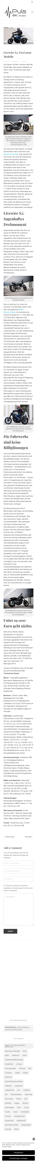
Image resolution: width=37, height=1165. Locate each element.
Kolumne (8, 1077)
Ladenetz (8, 1086)
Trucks (7, 1112)
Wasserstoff (21, 1121)
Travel (26, 1107)
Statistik (8, 1103)
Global (17, 1073)
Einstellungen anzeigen (18, 1158)
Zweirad (8, 1129)
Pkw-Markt (9, 1099)
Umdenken (25, 1112)
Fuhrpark (8, 1073)
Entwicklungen (10, 1068)
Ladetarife (18, 1086)
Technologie (9, 1107)
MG (6, 1094)
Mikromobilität (16, 1094)
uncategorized (19, 1116)
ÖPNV (16, 1129)
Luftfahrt (26, 1090)
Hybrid (25, 1073)
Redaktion (16, 61)
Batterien (15, 1055)
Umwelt (8, 1116)
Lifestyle (24, 61)
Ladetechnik (9, 1090)
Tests (19, 1107)
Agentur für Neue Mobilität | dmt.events (15, 1046)
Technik (25, 1103)
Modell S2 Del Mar (11, 154)
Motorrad (28, 1094)
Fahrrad (22, 1068)
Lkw (18, 1090)
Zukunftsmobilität (11, 1125)
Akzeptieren (18, 1153)
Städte (16, 1103)
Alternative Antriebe (12, 1051)
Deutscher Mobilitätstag (14, 1060)
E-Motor (19, 1064)
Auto (24, 1051)
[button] (34, 1139)
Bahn (7, 1055)
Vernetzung (9, 1121)
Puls (25, 1099)
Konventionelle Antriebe (13, 1081)
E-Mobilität (9, 1064)
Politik (18, 1099)
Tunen (15, 1112)
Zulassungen (26, 1125)
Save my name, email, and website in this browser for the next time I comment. (18, 888)
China (24, 1055)
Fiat (29, 1068)
